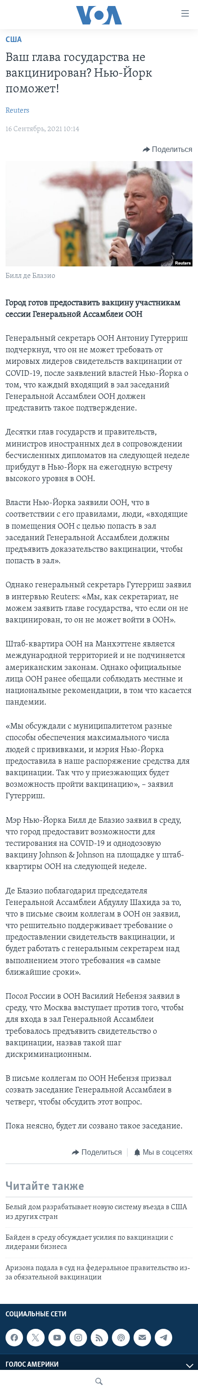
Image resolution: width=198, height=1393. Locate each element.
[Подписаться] (142, 1337)
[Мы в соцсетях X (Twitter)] (35, 1337)
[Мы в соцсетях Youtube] (57, 1337)
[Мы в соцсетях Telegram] (163, 1337)
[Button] (168, 150)
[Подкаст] (120, 1337)
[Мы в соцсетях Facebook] (14, 1337)
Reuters (17, 111)
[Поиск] (99, 1381)
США (14, 40)
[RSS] (99, 1337)
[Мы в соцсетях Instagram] (78, 1337)
